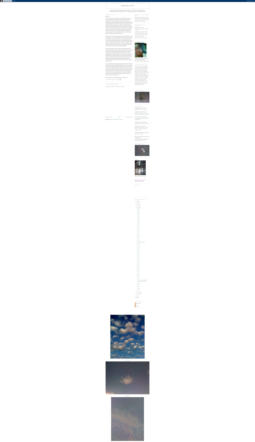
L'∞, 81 (138, 221)
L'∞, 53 (138, 269)
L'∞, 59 (138, 259)
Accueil (119, 117)
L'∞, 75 (138, 231)
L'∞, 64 (138, 250)
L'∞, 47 (138, 283)
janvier (138, 293)
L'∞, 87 (138, 211)
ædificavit (127, 5)
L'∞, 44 (138, 288)
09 (136, 297)
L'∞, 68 (138, 243)
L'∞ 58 (138, 261)
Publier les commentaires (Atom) (116, 119)
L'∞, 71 (138, 238)
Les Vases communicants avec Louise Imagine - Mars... (142, 280)
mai (138, 204)
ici (138, 17)
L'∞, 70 (138, 240)
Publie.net (126, 11)
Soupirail (139, 137)
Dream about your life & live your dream (142, 114)
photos (136, 21)
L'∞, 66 (138, 247)
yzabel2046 (137, 306)
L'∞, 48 (138, 278)
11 (136, 201)
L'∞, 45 (138, 286)
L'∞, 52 (138, 271)
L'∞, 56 (138, 264)
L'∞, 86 (138, 212)
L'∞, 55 (138, 266)
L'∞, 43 (138, 290)
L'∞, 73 (138, 235)
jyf (135, 305)
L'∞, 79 (138, 224)
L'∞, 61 (138, 255)
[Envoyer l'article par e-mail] (120, 79)
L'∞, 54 (138, 267)
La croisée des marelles (139, 66)
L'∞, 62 (138, 254)
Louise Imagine (144, 109)
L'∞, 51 (138, 273)
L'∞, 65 (138, 249)
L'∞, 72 (138, 236)
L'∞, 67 (138, 245)
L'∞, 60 (138, 257)
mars (138, 207)
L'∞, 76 (138, 230)
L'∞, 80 (138, 223)
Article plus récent (109, 117)
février (138, 292)
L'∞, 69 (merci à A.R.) (141, 242)
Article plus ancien (129, 117)
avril (138, 206)
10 (136, 296)
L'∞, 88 (138, 209)
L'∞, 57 (138, 262)
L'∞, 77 (138, 228)
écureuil (132, 10)
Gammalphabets (145, 118)
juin (138, 202)
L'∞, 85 (138, 214)
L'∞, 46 (138, 284)
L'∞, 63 (138, 252)
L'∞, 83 (138, 217)
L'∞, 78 (138, 226)
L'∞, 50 (138, 274)
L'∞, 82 (138, 219)
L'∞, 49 (138, 276)
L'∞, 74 (138, 233)
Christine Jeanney (140, 133)
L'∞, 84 (138, 216)
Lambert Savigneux (145, 123)
